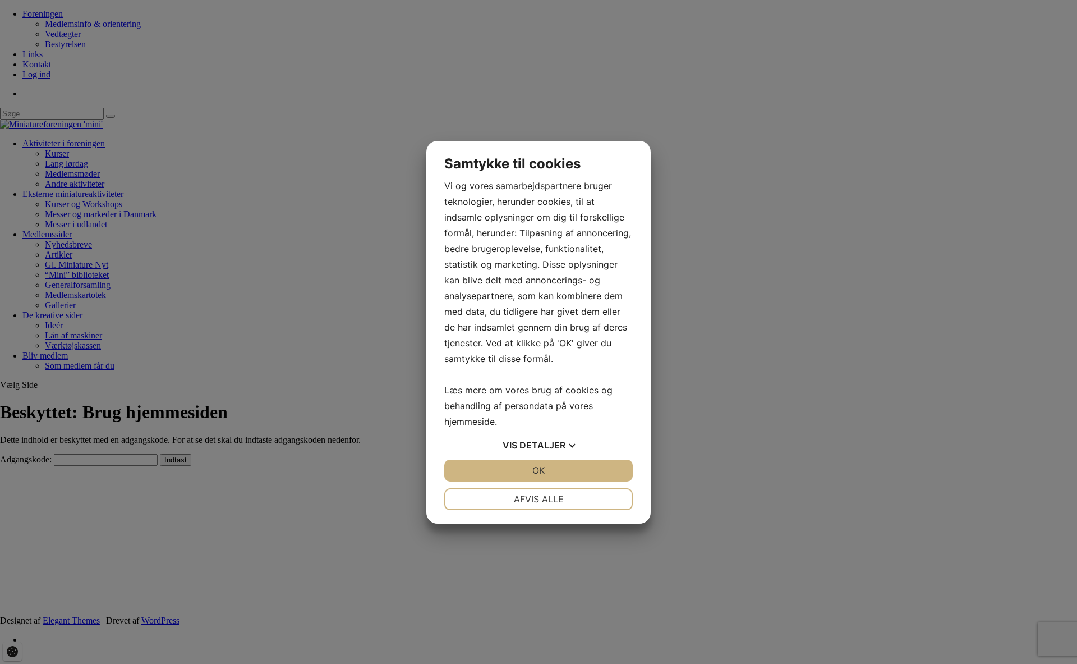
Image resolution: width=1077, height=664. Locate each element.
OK (538, 470)
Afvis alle (539, 499)
